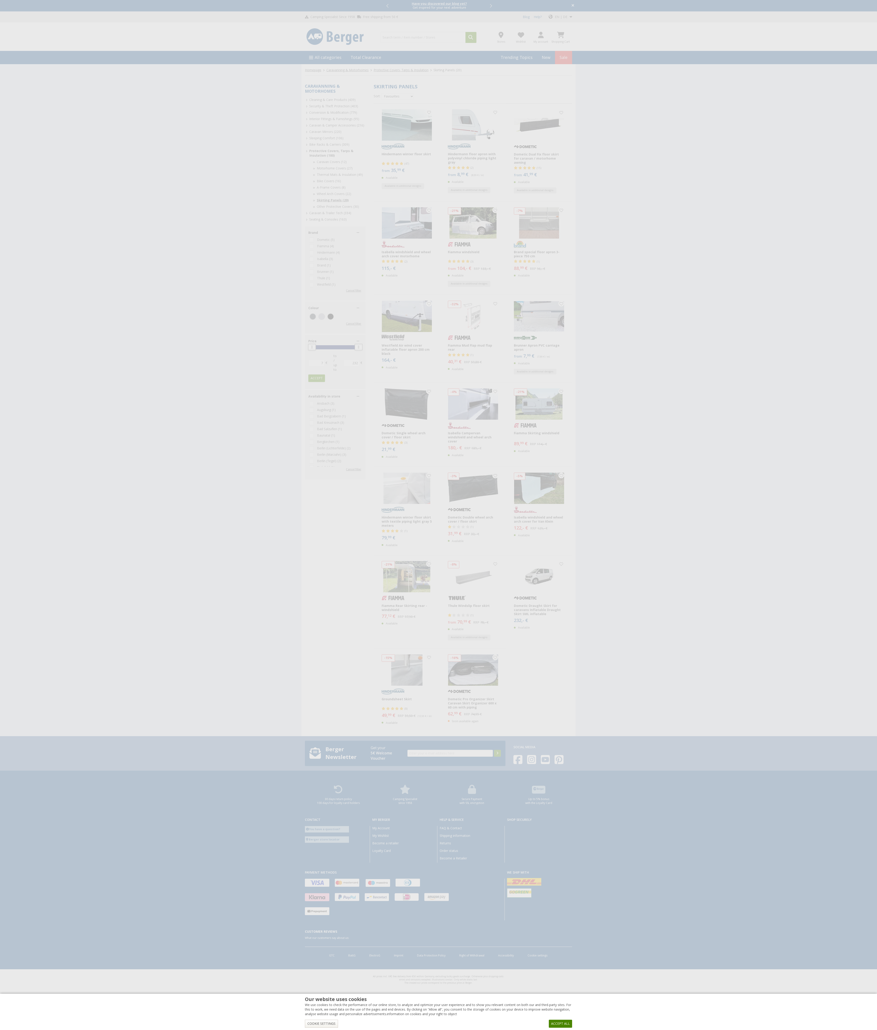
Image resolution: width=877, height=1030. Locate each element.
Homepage (313, 70)
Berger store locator (324, 839)
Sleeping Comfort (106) (326, 138)
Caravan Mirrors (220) (325, 132)
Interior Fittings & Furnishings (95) (334, 119)
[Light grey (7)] (321, 316)
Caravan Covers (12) (332, 162)
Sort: (377, 96)
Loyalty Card (381, 851)
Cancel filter (353, 290)
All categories (328, 57)
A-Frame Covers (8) (331, 187)
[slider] (312, 347)
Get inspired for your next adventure (439, 5)
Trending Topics (517, 57)
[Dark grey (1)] (312, 316)
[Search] (470, 37)
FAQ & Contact (451, 828)
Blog (526, 17)
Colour (313, 308)
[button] (388, 5)
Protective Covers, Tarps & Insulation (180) (331, 153)
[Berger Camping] (339, 36)
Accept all (560, 1023)
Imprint (398, 955)
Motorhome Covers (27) (335, 168)
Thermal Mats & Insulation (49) (340, 174)
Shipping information (455, 836)
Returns (445, 843)
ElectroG (374, 955)
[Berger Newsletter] (497, 753)
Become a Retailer (453, 858)
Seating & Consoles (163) (328, 219)
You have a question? (324, 829)
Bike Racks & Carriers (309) (329, 144)
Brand (313, 232)
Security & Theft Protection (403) (333, 106)
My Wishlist (380, 836)
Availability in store (324, 396)
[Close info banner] (572, 5)
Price (312, 341)
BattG (352, 955)
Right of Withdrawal (471, 955)
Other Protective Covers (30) (338, 206)
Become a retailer (385, 843)
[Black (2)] (330, 316)
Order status (449, 851)
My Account (381, 828)
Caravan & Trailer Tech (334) (330, 213)
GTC (332, 955)
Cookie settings (537, 955)
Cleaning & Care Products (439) (332, 100)
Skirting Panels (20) (333, 200)
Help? (538, 17)
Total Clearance (366, 57)
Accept (317, 378)
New (546, 57)
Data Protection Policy (431, 955)
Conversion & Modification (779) (333, 112)
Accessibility (506, 955)
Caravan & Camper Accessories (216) (336, 125)
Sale (564, 57)
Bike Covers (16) (329, 181)
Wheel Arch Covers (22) (334, 194)
